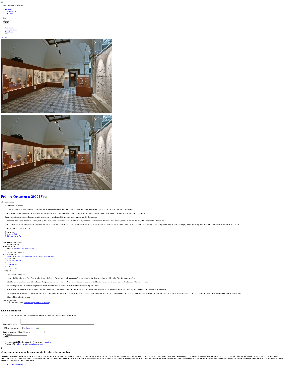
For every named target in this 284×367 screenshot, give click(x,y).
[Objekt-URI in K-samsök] (44, 196)
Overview (8, 9)
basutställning (37, 303)
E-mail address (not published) (13, 332)
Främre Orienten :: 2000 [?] (22, 196)
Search (5, 18)
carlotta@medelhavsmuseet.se (32, 344)
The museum (9, 13)
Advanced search (11, 30)
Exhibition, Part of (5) (13, 236)
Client (19, 344)
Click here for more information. (12, 364)
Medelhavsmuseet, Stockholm (31, 256)
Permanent (14, 260)
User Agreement (31, 328)
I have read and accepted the (21, 328)
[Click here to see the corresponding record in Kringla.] (46, 196)
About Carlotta (10, 11)
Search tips (9, 32)
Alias (4, 334)
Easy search (9, 28)
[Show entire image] (56, 189)
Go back (4, 38)
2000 (10, 264)
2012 (10, 268)
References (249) (11, 234)
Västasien (24, 248)
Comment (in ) (12, 324)
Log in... (48, 342)
